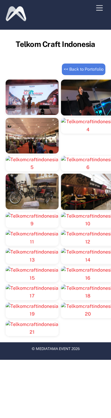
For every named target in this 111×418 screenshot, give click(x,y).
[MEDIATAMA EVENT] (16, 19)
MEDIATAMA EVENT (53, 348)
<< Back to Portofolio (84, 69)
